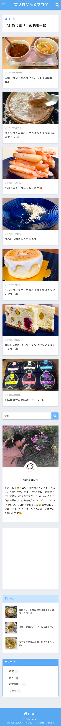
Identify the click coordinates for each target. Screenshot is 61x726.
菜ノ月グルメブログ (31, 4)
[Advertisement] (30, 558)
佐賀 (13, 671)
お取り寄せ (16, 684)
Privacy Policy (30, 719)
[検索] (54, 415)
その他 (14, 690)
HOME (32, 714)
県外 (13, 677)
